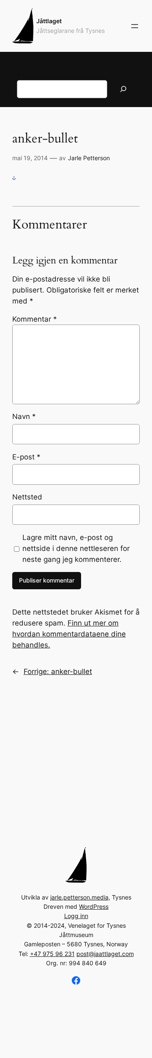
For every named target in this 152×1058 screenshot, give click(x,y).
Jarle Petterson (89, 157)
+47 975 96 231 (52, 953)
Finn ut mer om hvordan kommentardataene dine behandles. (69, 634)
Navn (24, 416)
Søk (22, 74)
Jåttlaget (49, 20)
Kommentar (34, 319)
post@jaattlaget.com (105, 953)
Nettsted (27, 497)
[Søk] (123, 89)
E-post (26, 457)
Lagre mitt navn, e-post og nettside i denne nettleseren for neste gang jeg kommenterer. (76, 548)
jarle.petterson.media (79, 897)
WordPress (94, 906)
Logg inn (76, 915)
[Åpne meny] (135, 26)
